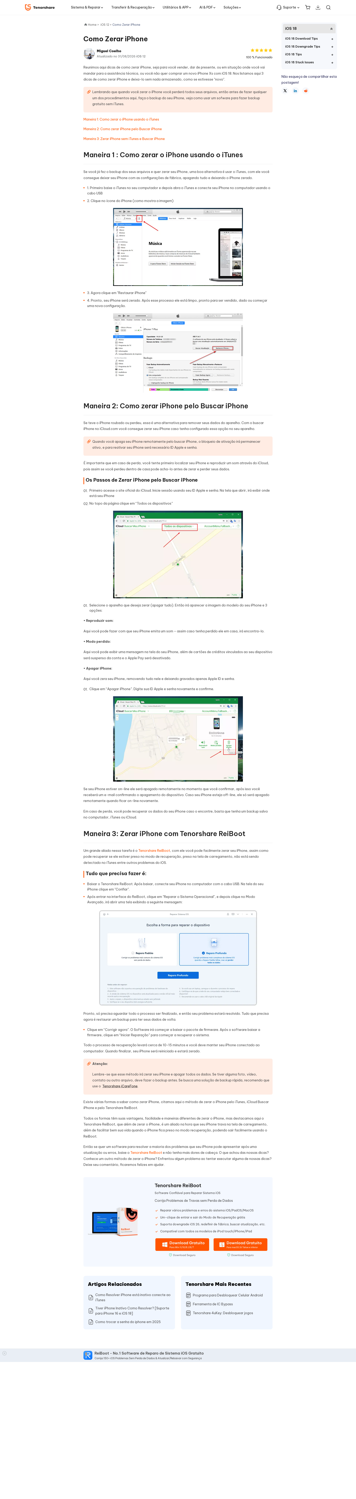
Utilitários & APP (176, 7)
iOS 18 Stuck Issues (299, 62)
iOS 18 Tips (293, 54)
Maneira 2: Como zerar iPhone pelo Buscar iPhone (122, 129)
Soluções (231, 7)
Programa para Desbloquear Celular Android (228, 1295)
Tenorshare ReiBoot (154, 850)
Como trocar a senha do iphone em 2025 (128, 1322)
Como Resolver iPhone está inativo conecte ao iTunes (133, 1297)
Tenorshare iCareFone (120, 1086)
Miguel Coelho (109, 51)
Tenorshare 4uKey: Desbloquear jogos (223, 1313)
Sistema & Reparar (85, 7)
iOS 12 (141, 56)
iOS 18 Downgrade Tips (302, 46)
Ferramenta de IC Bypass (213, 1304)
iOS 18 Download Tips (301, 38)
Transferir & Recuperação (131, 7)
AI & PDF (206, 7)
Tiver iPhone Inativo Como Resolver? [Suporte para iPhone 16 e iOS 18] (132, 1310)
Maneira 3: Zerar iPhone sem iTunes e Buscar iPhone (124, 139)
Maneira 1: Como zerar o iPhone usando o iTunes (121, 119)
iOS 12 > (106, 24)
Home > (93, 24)
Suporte (289, 7)
